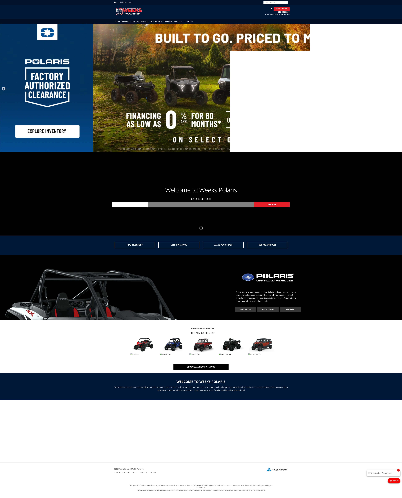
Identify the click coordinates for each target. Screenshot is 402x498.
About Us (117, 472)
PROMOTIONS (290, 309)
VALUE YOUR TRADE (223, 245)
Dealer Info (168, 21)
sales (286, 387)
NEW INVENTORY (135, 245)
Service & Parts (156, 21)
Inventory (135, 21)
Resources (178, 21)
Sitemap (153, 472)
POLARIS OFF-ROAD (268, 309)
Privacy (135, 472)
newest (212, 387)
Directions (126, 472)
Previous (8, 90)
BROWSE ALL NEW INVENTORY (201, 367)
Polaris (141, 387)
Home (117, 21)
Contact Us (188, 21)
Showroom (125, 21)
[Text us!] (394, 481)
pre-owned (234, 387)
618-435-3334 (284, 12)
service (272, 387)
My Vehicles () (121, 2)
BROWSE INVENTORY (246, 309)
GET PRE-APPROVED (267, 245)
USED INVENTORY (179, 245)
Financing (144, 21)
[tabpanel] (201, 87)
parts (278, 387)
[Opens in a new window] (271, 9)
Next (399, 90)
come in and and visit (202, 390)
